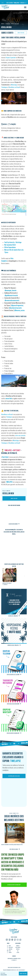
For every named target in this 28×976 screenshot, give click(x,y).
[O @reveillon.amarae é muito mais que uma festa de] (22, 519)
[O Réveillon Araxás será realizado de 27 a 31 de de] (6, 509)
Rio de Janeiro (3, 973)
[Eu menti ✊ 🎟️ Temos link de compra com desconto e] (22, 514)
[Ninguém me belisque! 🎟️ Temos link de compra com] (22, 509)
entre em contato (20, 435)
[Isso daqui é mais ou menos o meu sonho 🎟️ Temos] (6, 514)
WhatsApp (14, 85)
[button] (3, 576)
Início (2, 23)
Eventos (8, 23)
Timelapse (4, 87)
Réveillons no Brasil (14, 87)
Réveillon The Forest (7, 583)
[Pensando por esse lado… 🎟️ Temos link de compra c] (14, 509)
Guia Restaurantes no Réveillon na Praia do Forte (12, 844)
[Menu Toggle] (25, 7)
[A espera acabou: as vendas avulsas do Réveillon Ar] (6, 519)
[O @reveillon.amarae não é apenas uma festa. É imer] (14, 519)
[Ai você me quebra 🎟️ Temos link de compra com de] (14, 514)
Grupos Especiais (11, 57)
